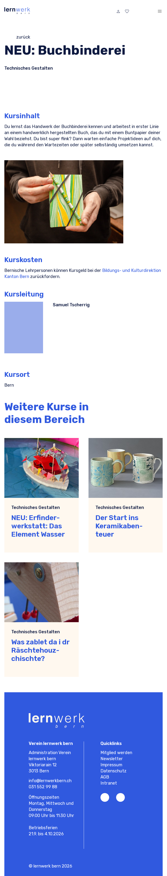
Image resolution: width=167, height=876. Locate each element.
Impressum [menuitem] (111, 764)
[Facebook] (104, 797)
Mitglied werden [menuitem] (116, 752)
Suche (144, 11)
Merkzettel (127, 11)
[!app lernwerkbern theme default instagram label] (120, 797)
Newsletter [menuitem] (111, 758)
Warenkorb (135, 11)
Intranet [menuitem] (108, 783)
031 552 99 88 (43, 786)
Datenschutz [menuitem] (113, 770)
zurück (23, 37)
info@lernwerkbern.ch (50, 780)
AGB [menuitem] (104, 777)
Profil (118, 11)
